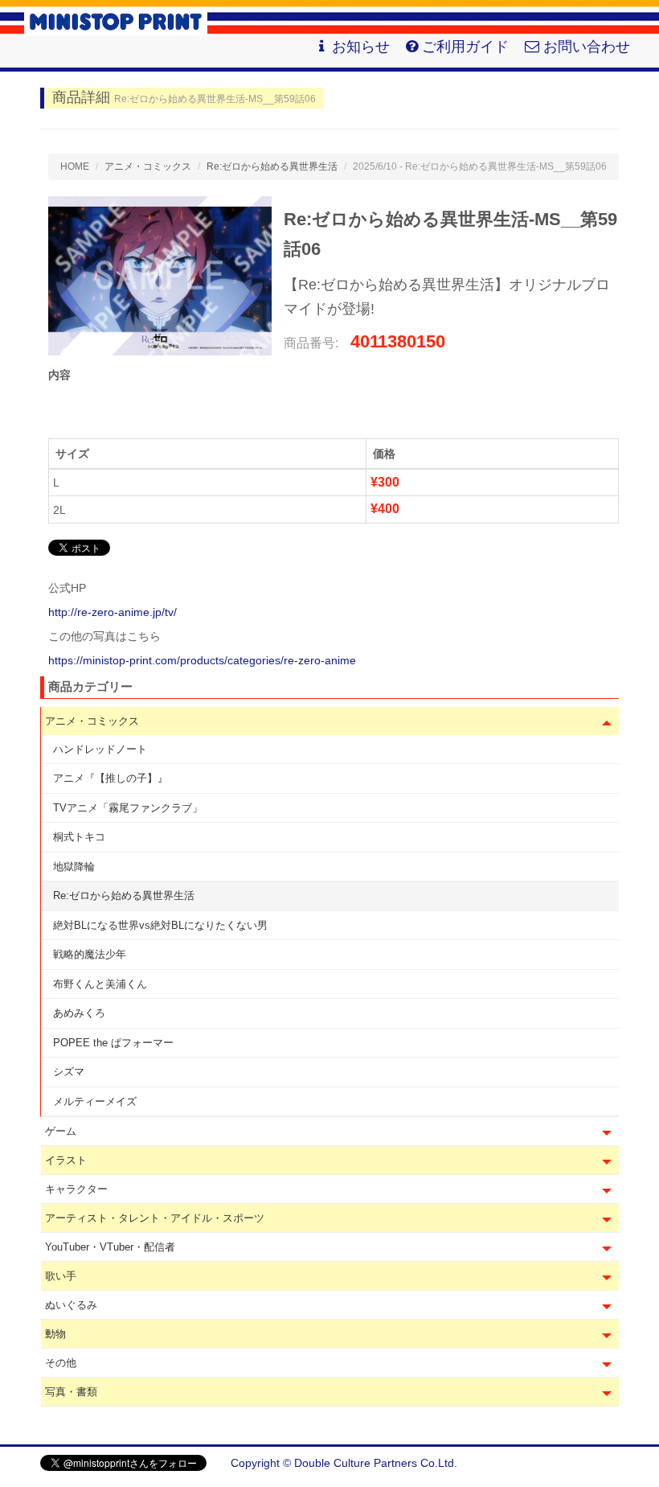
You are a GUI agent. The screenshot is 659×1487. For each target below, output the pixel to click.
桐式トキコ (79, 837)
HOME (74, 166)
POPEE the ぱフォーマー (113, 1043)
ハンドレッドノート (100, 749)
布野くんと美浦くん (100, 984)
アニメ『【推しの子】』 (110, 778)
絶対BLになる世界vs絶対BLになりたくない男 (160, 925)
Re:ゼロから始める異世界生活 (123, 895)
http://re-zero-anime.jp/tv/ (112, 612)
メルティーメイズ (95, 1101)
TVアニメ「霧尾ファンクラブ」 (128, 808)
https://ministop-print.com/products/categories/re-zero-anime (202, 660)
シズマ (68, 1072)
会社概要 (596, 1462)
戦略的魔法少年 (89, 954)
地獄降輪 (74, 867)
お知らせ (361, 47)
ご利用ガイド (465, 47)
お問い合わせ (586, 47)
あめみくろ (79, 1013)
